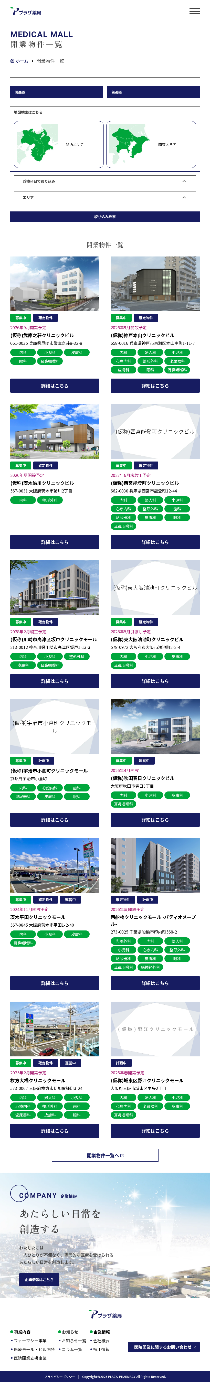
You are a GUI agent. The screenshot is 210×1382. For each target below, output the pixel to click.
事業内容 (22, 1332)
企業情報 (101, 1332)
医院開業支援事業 (30, 1358)
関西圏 (20, 92)
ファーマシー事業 (30, 1340)
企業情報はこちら (39, 1279)
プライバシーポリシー (63, 1376)
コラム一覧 (72, 1349)
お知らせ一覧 (74, 1340)
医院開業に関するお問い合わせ (163, 1347)
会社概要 (101, 1340)
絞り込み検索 (105, 217)
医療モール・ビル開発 (34, 1349)
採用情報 (101, 1349)
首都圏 (116, 92)
